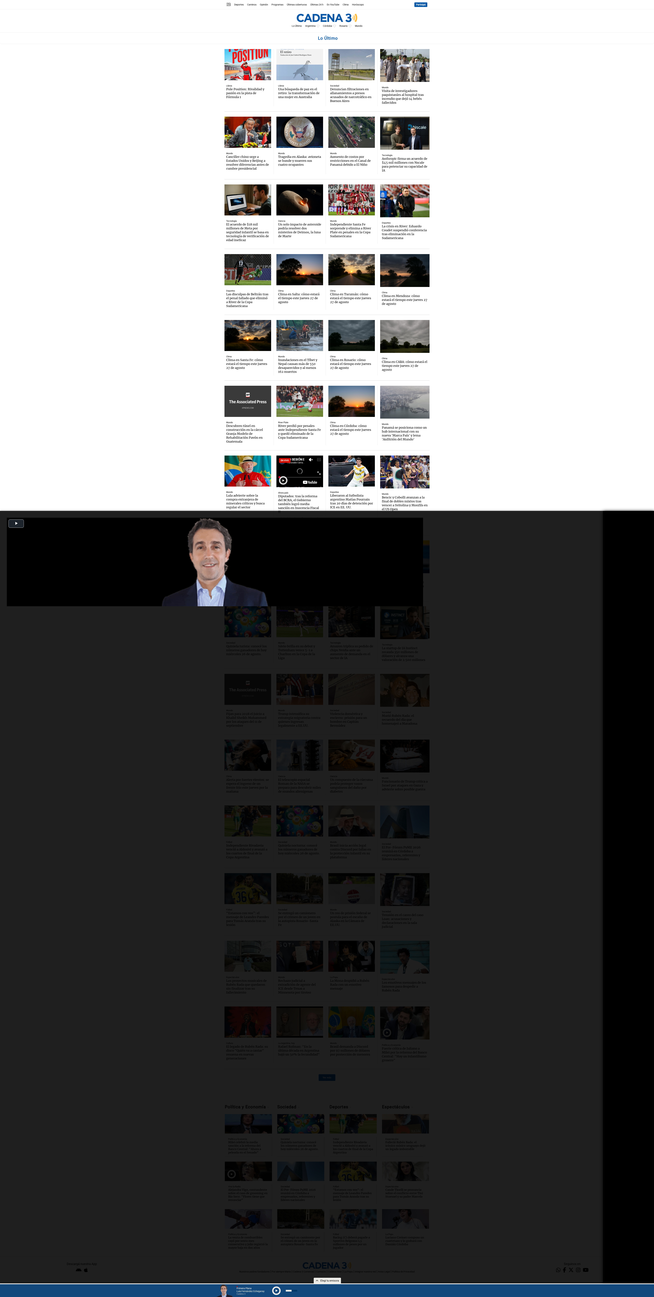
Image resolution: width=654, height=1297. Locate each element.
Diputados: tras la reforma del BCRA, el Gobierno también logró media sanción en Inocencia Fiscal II (298, 504)
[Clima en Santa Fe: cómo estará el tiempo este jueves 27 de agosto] (247, 335)
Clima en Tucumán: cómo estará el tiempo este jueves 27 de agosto (350, 298)
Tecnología (387, 155)
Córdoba (327, 26)
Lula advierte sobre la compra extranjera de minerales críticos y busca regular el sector (245, 501)
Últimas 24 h (316, 4)
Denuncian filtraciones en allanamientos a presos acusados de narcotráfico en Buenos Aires (350, 95)
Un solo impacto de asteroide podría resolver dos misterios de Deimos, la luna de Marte (299, 230)
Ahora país (283, 492)
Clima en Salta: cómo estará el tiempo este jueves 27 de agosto (299, 298)
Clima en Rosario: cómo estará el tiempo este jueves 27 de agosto (350, 364)
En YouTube (333, 4)
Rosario (343, 26)
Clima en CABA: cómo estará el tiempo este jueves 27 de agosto (404, 366)
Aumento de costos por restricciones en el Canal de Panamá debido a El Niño (350, 161)
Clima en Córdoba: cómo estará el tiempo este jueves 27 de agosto (350, 430)
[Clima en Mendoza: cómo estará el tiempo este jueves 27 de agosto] (405, 270)
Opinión (264, 4)
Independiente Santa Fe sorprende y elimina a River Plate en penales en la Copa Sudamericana (350, 230)
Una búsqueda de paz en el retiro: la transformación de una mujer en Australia (299, 93)
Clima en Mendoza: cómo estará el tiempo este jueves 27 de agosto (404, 300)
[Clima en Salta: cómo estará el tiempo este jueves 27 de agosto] (299, 269)
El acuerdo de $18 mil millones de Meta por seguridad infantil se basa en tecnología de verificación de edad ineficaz (247, 232)
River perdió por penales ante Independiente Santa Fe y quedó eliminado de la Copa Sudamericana (299, 432)
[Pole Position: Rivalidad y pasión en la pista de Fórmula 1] (247, 64)
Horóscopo (358, 4)
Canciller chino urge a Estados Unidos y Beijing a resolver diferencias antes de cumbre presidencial (247, 162)
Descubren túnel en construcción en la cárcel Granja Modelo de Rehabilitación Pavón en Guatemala (244, 433)
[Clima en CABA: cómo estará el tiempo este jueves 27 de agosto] (405, 336)
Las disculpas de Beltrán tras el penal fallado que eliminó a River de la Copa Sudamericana (247, 300)
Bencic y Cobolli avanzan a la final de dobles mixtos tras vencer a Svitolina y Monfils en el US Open (405, 503)
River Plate (283, 422)
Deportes (239, 4)
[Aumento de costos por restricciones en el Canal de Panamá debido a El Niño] (351, 132)
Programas (277, 4)
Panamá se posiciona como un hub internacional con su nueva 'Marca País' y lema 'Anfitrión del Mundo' (404, 433)
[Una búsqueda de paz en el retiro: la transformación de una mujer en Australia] (299, 64)
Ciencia (281, 221)
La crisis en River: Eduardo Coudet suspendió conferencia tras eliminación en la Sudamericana (404, 232)
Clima (346, 4)
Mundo (358, 26)
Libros (229, 85)
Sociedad (334, 85)
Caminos (251, 4)
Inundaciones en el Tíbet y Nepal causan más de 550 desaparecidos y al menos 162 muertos (297, 366)
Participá (421, 4)
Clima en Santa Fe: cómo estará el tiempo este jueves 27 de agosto (246, 364)
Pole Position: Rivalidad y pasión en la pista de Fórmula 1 (245, 93)
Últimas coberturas (297, 4)
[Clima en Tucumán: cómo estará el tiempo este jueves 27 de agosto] (351, 269)
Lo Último (297, 26)
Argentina (310, 26)
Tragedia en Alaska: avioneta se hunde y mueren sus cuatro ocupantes (299, 161)
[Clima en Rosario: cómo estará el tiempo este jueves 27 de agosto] (351, 335)
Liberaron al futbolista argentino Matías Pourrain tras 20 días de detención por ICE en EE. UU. (351, 501)
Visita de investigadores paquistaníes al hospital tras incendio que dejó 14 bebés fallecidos (403, 97)
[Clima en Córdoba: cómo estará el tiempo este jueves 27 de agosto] (351, 401)
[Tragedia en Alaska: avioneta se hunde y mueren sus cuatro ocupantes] (299, 132)
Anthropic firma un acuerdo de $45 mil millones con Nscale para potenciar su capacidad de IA (404, 164)
